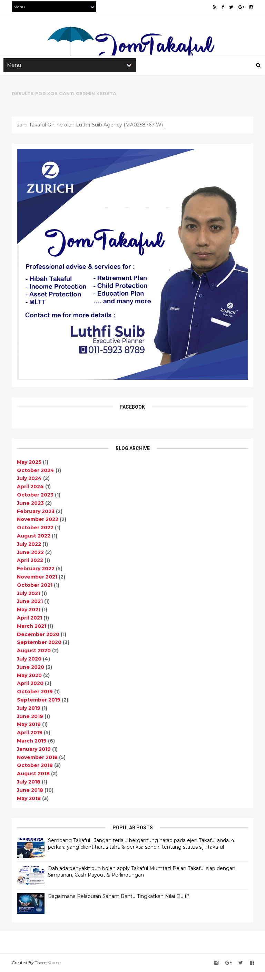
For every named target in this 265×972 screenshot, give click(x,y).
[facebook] (223, 7)
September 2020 (39, 642)
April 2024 (30, 486)
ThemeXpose (47, 962)
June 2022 (30, 552)
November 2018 (37, 757)
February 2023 (36, 511)
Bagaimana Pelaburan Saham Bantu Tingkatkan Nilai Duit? (118, 896)
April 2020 (30, 683)
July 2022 (29, 544)
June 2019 (30, 716)
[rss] (214, 7)
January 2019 (34, 749)
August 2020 (34, 650)
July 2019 (28, 708)
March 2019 (32, 741)
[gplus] (241, 7)
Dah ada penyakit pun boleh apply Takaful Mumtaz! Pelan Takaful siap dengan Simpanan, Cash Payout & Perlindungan (141, 871)
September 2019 (38, 700)
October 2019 (35, 691)
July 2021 (28, 593)
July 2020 (29, 659)
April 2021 (29, 618)
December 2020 (38, 634)
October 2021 (34, 585)
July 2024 (29, 478)
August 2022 (33, 536)
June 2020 (30, 667)
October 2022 (35, 527)
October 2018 (35, 765)
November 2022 (37, 519)
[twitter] (231, 7)
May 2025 (29, 462)
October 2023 (35, 495)
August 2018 (33, 773)
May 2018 (29, 798)
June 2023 (30, 503)
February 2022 (36, 568)
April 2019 (29, 732)
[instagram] (251, 7)
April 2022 (30, 560)
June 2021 (30, 601)
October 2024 (35, 470)
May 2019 (29, 724)
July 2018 (28, 782)
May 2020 (29, 675)
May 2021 (28, 609)
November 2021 (37, 577)
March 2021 (31, 626)
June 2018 (30, 790)
